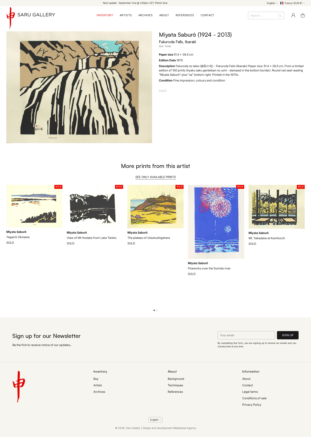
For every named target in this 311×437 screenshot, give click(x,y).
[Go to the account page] (293, 15)
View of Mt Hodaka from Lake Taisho (91, 238)
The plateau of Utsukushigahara (148, 238)
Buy (95, 379)
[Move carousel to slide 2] (156, 310)
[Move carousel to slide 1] (154, 310)
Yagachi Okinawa (18, 237)
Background (176, 379)
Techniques (175, 385)
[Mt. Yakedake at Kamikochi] (277, 206)
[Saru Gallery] (30, 15)
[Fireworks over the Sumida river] (216, 222)
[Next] (304, 245)
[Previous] (7, 245)
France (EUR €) (293, 3)
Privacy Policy (251, 404)
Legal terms (250, 391)
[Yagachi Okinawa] (34, 206)
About (246, 379)
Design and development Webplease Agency (169, 427)
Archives (99, 391)
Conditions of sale (254, 398)
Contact (247, 385)
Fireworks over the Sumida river (209, 268)
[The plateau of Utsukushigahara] (155, 206)
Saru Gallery (133, 427)
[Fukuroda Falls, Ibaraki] (79, 87)
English (271, 3)
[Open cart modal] (302, 15)
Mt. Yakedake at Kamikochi (267, 238)
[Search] (280, 15)
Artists (97, 385)
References (175, 391)
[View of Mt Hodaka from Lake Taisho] (95, 206)
